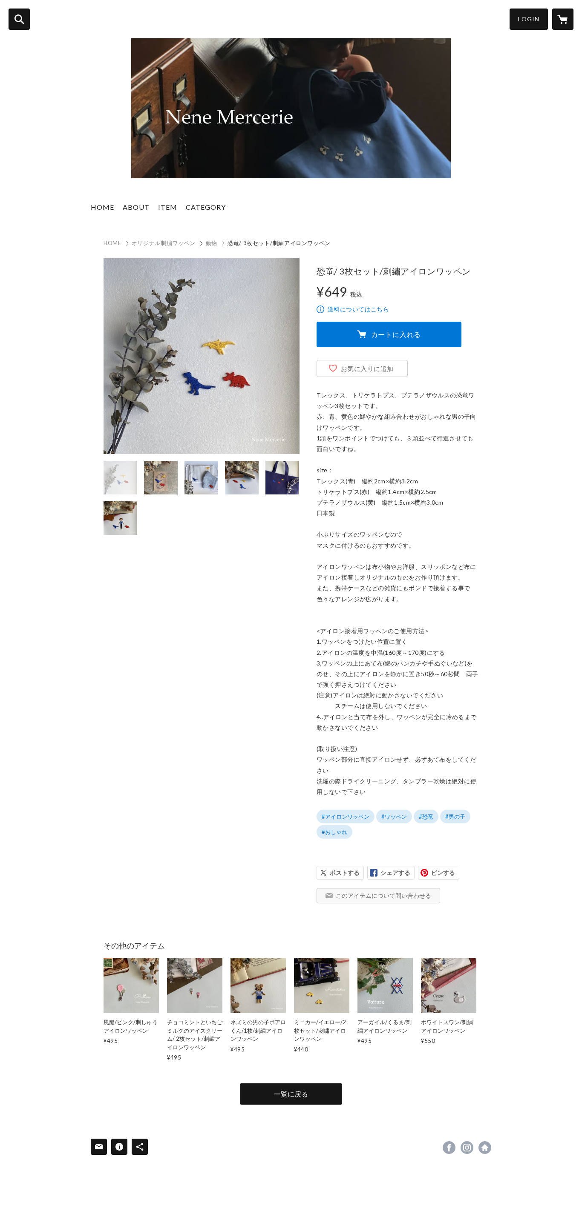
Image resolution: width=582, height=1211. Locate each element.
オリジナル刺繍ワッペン (164, 243)
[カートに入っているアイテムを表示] (562, 19)
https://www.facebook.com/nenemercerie (449, 1147)
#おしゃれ (334, 831)
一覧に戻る (291, 1094)
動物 (211, 243)
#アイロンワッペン (345, 816)
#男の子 (455, 816)
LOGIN (528, 19)
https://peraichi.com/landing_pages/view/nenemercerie (484, 1147)
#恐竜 (426, 816)
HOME (102, 207)
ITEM (167, 207)
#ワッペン (394, 816)
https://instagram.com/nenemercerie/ (467, 1147)
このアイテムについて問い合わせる (383, 895)
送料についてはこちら (358, 309)
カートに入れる (396, 334)
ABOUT (136, 207)
